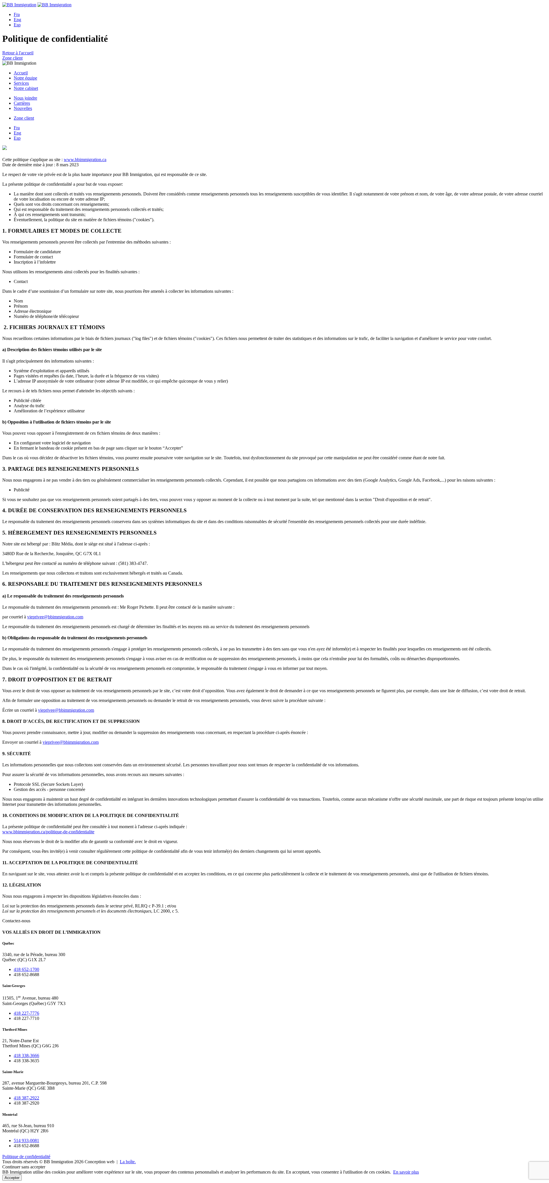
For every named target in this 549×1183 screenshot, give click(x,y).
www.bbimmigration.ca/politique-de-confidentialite (48, 831)
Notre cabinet (26, 88)
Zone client (12, 58)
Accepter (12, 1178)
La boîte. (128, 1161)
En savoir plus (406, 1172)
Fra (17, 14)
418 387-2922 (26, 1097)
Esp (17, 24)
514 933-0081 (26, 1140)
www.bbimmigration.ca (85, 159)
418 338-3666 (26, 1055)
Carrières (22, 103)
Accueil (21, 72)
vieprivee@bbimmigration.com (55, 616)
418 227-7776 (26, 1013)
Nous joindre (25, 98)
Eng (17, 19)
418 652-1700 (26, 969)
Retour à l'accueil (17, 52)
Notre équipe (25, 78)
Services (21, 83)
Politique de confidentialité (26, 1156)
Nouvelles (23, 108)
